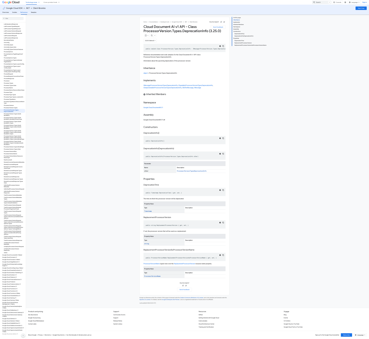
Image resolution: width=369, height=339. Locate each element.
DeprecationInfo (172, 85)
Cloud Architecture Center (206, 324)
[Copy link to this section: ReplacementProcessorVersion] (173, 217)
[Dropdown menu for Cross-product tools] (59, 2)
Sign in (364, 2)
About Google (32, 335)
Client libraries (39, 8)
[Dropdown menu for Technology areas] (39, 2)
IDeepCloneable (148, 88)
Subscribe (346, 335)
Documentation (153, 22)
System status (117, 324)
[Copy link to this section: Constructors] (160, 127)
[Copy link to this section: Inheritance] (157, 68)
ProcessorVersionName (151, 264)
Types (165, 85)
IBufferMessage (187, 88)
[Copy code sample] (223, 46)
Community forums (119, 315)
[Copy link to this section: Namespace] (158, 103)
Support (115, 318)
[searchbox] (13, 18)
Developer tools (164, 22)
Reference (23, 12)
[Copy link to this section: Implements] (158, 80)
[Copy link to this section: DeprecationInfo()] (161, 133)
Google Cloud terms (59, 335)
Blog (285, 315)
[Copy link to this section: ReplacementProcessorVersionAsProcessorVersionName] (196, 250)
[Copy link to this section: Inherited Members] (168, 94)
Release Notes (117, 321)
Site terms (47, 335)
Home (145, 22)
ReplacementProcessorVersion (184, 264)
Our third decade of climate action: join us (78, 335)
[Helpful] (221, 22)
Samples (33, 12)
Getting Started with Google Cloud (209, 318)
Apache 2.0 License (145, 299)
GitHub (201, 315)
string (146, 244)
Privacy (40, 335)
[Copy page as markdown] (152, 35)
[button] (184, 94)
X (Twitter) (287, 321)
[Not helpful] (224, 22)
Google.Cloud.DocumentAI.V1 (153, 107)
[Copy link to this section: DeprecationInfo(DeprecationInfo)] (176, 149)
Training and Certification (206, 327)
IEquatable (181, 85)
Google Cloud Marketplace (36, 321)
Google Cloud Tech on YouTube (293, 327)
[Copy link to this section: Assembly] (155, 115)
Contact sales (32, 324)
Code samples (203, 321)
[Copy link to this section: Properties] (157, 179)
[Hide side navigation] (23, 335)
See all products (33, 315)
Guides (14, 12)
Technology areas (31, 2)
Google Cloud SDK (14, 8)
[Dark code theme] (220, 46)
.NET (28, 8)
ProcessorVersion (156, 85)
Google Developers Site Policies (171, 299)
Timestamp (148, 211)
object (145, 73)
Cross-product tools (50, 2)
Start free (361, 8)
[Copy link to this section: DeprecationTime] (161, 185)
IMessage (146, 85)
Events (286, 318)
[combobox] (321, 2)
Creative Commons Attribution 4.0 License (191, 297)
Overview (5, 12)
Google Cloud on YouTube (291, 324)
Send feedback (218, 27)
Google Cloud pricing (34, 318)
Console (338, 2)
